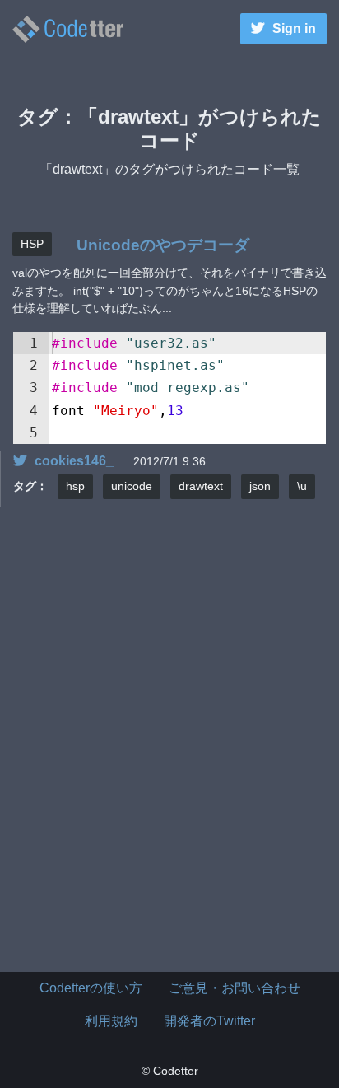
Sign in (294, 28)
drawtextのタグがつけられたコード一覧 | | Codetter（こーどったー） (67, 29)
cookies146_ (74, 461)
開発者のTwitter (209, 1021)
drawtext (201, 486)
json (260, 486)
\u (302, 486)
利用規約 (111, 1021)
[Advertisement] (169, 757)
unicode (131, 486)
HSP (32, 243)
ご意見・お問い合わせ (234, 988)
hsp (75, 486)
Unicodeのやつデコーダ (163, 245)
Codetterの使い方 (90, 988)
